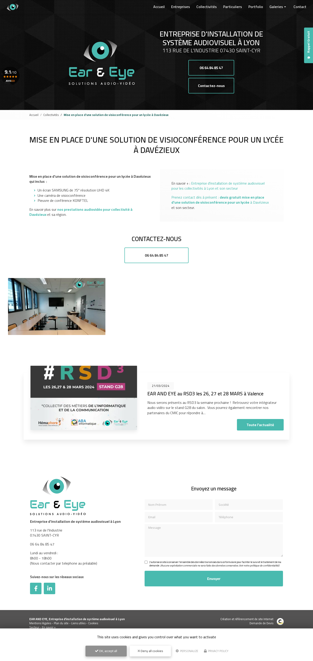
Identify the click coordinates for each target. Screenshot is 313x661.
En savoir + (49, 627)
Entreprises (180, 6)
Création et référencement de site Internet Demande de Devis (246, 621)
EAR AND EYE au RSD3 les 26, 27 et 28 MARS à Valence (205, 393)
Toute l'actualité (260, 424)
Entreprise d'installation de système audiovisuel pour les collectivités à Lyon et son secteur (218, 186)
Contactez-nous (211, 85)
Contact (300, 6)
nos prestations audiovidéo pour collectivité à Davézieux (80, 212)
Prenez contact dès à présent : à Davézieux (220, 200)
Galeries (276, 6)
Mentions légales (40, 623)
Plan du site (61, 623)
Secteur (34, 627)
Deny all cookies (151, 651)
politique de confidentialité (264, 565)
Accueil (159, 6)
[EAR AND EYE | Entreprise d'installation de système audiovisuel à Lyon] (12, 7)
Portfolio (255, 6)
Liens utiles (78, 623)
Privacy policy (217, 651)
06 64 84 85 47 (211, 67)
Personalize (188, 651)
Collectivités (206, 6)
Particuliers (232, 6)
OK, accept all (107, 651)
